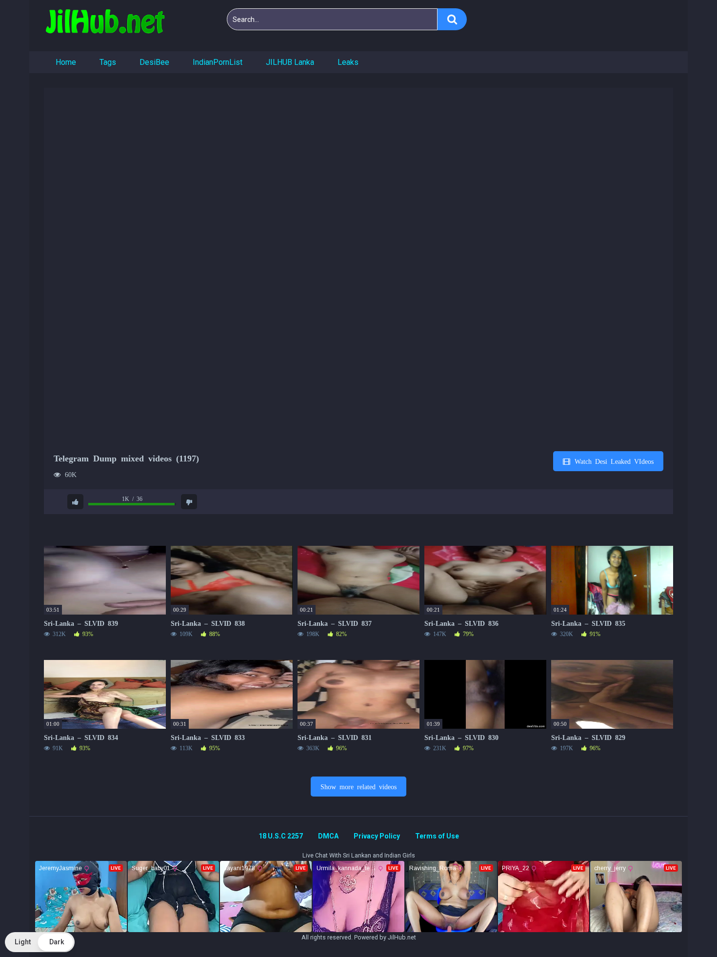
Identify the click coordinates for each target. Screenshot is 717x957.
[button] (40, 942)
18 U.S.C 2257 (281, 836)
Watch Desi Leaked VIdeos (612, 461)
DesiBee (154, 62)
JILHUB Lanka (290, 62)
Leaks (348, 62)
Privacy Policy (377, 836)
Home (66, 62)
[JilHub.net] (105, 25)
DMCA (328, 836)
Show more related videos (358, 786)
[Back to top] (684, 927)
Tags (108, 62)
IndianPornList (217, 62)
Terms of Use (437, 836)
